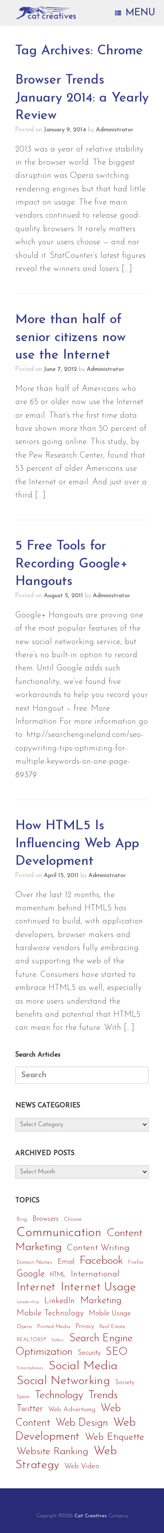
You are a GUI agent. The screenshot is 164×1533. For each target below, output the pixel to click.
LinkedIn (59, 1301)
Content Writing (98, 1248)
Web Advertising (71, 1409)
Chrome (73, 1219)
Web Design (82, 1423)
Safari (57, 1340)
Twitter (30, 1408)
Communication (59, 1232)
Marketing (101, 1300)
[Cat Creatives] (46, 13)
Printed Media (53, 1326)
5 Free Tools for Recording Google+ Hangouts (71, 564)
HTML (58, 1275)
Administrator (114, 130)
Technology (59, 1395)
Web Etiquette (114, 1437)
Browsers (45, 1219)
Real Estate (112, 1326)
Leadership (28, 1302)
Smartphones (30, 1368)
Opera (24, 1326)
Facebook (101, 1260)
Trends (103, 1395)
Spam (23, 1396)
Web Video (81, 1466)
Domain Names (34, 1262)
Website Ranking (52, 1452)
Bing (22, 1219)
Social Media (83, 1366)
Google (31, 1274)
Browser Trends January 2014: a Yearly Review (82, 98)
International (95, 1274)
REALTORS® (31, 1340)
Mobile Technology (50, 1313)
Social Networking (63, 1381)
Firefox (135, 1262)
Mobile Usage (110, 1313)
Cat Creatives (90, 1516)
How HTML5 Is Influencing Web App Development (77, 843)
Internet (36, 1287)
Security (89, 1353)
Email (65, 1261)
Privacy (85, 1326)
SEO (117, 1352)
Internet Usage (98, 1287)
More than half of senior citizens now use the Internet (70, 337)
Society (124, 1382)
